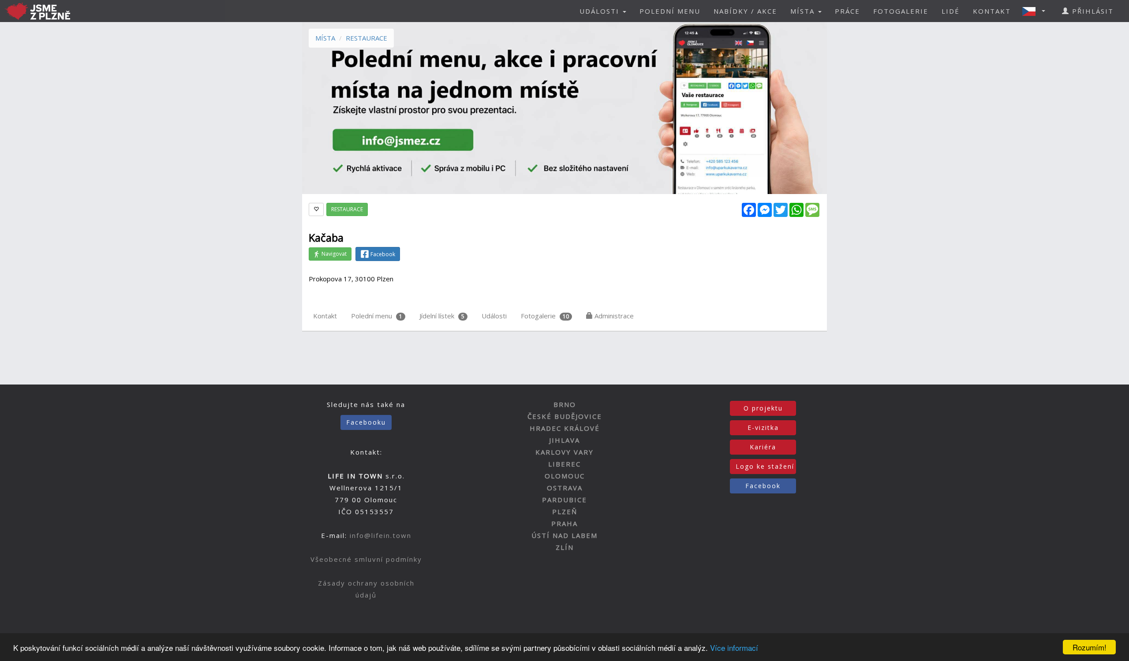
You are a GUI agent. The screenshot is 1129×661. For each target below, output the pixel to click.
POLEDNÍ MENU (669, 11)
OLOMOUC (565, 475)
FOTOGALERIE (900, 11)
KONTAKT (992, 11)
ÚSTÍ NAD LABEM (564, 535)
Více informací (734, 647)
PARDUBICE (564, 499)
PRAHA (564, 523)
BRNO (564, 404)
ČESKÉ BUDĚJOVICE (564, 416)
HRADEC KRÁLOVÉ (565, 428)
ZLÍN (565, 547)
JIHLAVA (564, 440)
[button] (1036, 11)
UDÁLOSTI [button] (600, 11)
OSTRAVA (565, 487)
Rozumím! (1090, 647)
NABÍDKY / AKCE (745, 11)
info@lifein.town (380, 535)
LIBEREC (564, 463)
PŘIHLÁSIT (1091, 11)
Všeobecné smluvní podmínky (366, 559)
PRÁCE (847, 11)
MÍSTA (325, 38)
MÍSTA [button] (803, 11)
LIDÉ (951, 11)
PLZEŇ (564, 511)
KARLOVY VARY (564, 452)
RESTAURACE (366, 38)
